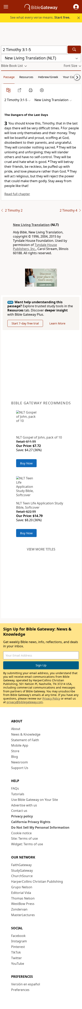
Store (15, 751)
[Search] (74, 49)
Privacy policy (22, 816)
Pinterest (18, 947)
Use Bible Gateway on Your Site (34, 799)
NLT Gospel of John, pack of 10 (39, 437)
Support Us (19, 768)
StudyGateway (22, 870)
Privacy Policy (51, 698)
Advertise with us (24, 805)
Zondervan (19, 909)
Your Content (72, 77)
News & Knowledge (25, 734)
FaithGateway (21, 865)
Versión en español (25, 984)
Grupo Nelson (21, 887)
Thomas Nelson (23, 898)
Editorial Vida (21, 893)
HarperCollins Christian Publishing (37, 881)
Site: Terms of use (24, 838)
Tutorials (17, 794)
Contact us (19, 810)
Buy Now (26, 463)
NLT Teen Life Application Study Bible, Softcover (39, 505)
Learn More (57, 323)
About (15, 729)
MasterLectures (23, 915)
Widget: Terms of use (27, 844)
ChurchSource (22, 876)
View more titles (41, 549)
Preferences (20, 990)
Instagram (19, 941)
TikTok (16, 952)
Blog (14, 756)
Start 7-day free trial (25, 323)
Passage (9, 77)
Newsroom (19, 762)
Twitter (16, 958)
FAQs (15, 788)
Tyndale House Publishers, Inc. (35, 247)
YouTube (17, 963)
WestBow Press (22, 904)
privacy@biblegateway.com (25, 702)
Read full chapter (17, 194)
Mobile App (19, 745)
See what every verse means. (40, 17)
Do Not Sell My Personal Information (40, 827)
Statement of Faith (25, 740)
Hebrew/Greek (48, 77)
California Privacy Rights (30, 822)
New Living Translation (31, 225)
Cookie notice (21, 833)
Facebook (18, 936)
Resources (26, 77)
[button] (76, 7)
